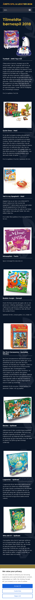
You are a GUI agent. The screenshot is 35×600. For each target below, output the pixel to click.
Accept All (17, 586)
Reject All (17, 596)
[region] (17, 584)
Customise (17, 591)
